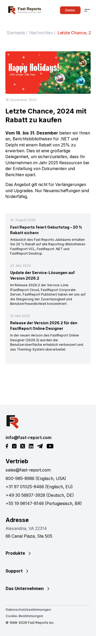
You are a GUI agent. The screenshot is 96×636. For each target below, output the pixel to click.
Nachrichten (41, 32)
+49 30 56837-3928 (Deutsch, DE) (40, 495)
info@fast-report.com (28, 437)
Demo (70, 10)
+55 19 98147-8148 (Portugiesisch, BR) (44, 503)
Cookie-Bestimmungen (24, 616)
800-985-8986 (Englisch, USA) (36, 478)
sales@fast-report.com (28, 470)
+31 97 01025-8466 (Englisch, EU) (39, 486)
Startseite (15, 32)
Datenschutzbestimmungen (28, 610)
